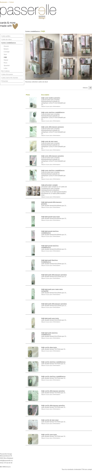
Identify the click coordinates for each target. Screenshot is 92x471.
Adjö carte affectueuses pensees (52, 127)
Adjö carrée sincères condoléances (53, 362)
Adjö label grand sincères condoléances (50, 232)
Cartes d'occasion (7, 74)
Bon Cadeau (5, 71)
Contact (11, 2)
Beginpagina (4, 2)
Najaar (6, 60)
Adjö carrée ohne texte (49, 347)
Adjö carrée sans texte (49, 434)
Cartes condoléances (8, 43)
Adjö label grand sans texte (50, 217)
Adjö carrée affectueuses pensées (53, 391)
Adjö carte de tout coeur (49, 141)
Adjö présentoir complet (49, 185)
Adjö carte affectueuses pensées (52, 156)
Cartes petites (5, 36)
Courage (6, 52)
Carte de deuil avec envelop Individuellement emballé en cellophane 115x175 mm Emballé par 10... (53, 102)
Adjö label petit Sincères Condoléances (49, 261)
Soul (5, 54)
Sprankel (7, 65)
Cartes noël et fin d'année (9, 78)
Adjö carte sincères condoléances (53, 112)
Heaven (6, 46)
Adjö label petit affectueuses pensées (54, 275)
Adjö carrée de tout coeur (50, 420)
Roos (5, 63)
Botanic (6, 49)
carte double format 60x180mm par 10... (54, 205)
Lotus (5, 68)
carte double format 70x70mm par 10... (53, 349)
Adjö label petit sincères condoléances (49, 333)
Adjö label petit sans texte (50, 318)
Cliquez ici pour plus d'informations (50, 106)
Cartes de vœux (6, 39)
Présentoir (4, 81)
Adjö (5, 57)
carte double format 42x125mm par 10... (54, 264)
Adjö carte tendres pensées (50, 98)
